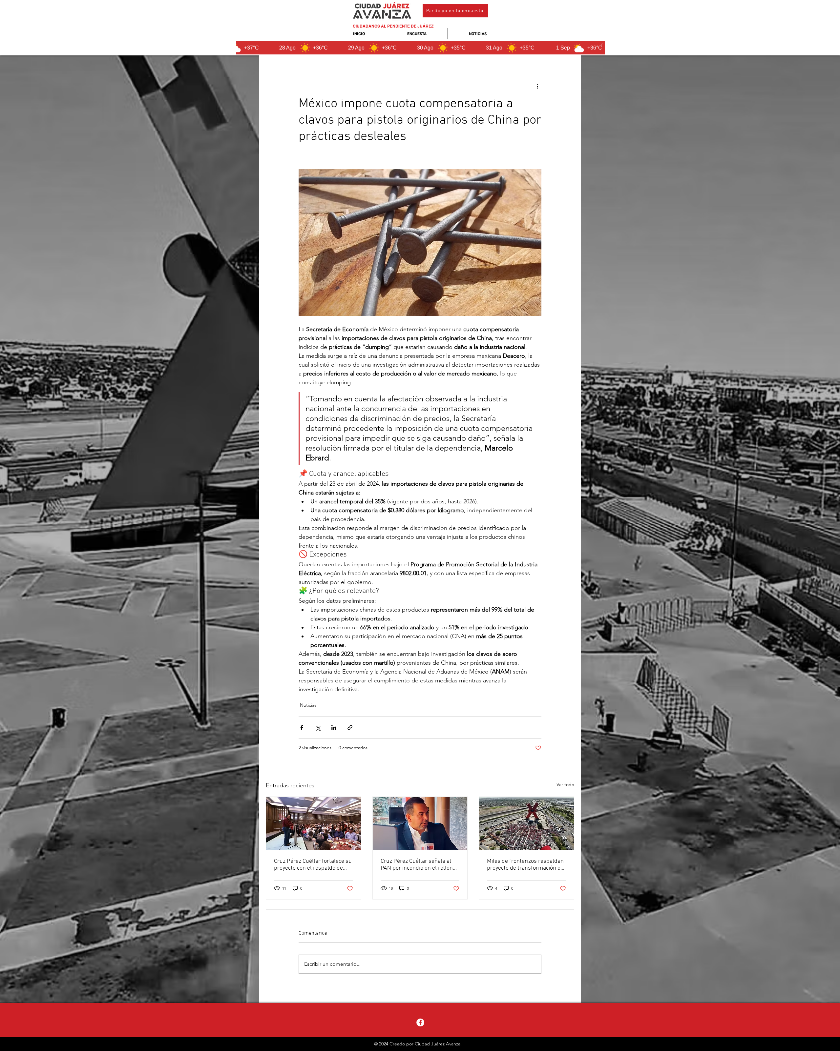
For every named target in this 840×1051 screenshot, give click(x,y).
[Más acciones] (537, 86)
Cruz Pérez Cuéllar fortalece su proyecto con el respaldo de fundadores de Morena (313, 865)
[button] (455, 10)
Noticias (308, 705)
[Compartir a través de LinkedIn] (334, 727)
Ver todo (565, 784)
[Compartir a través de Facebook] (302, 727)
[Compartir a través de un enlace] (350, 727)
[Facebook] (420, 1022)
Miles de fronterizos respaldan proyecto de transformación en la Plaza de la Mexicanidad (525, 865)
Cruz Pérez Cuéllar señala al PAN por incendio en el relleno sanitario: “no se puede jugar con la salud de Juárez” (418, 865)
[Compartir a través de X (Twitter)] (318, 727)
